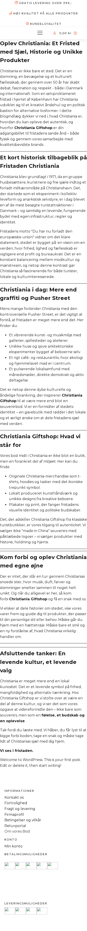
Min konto (13, 846)
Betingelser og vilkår (22, 820)
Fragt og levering (19, 809)
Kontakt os (14, 797)
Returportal (15, 826)
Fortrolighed (15, 803)
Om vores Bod (17, 831)
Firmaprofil (14, 814)
